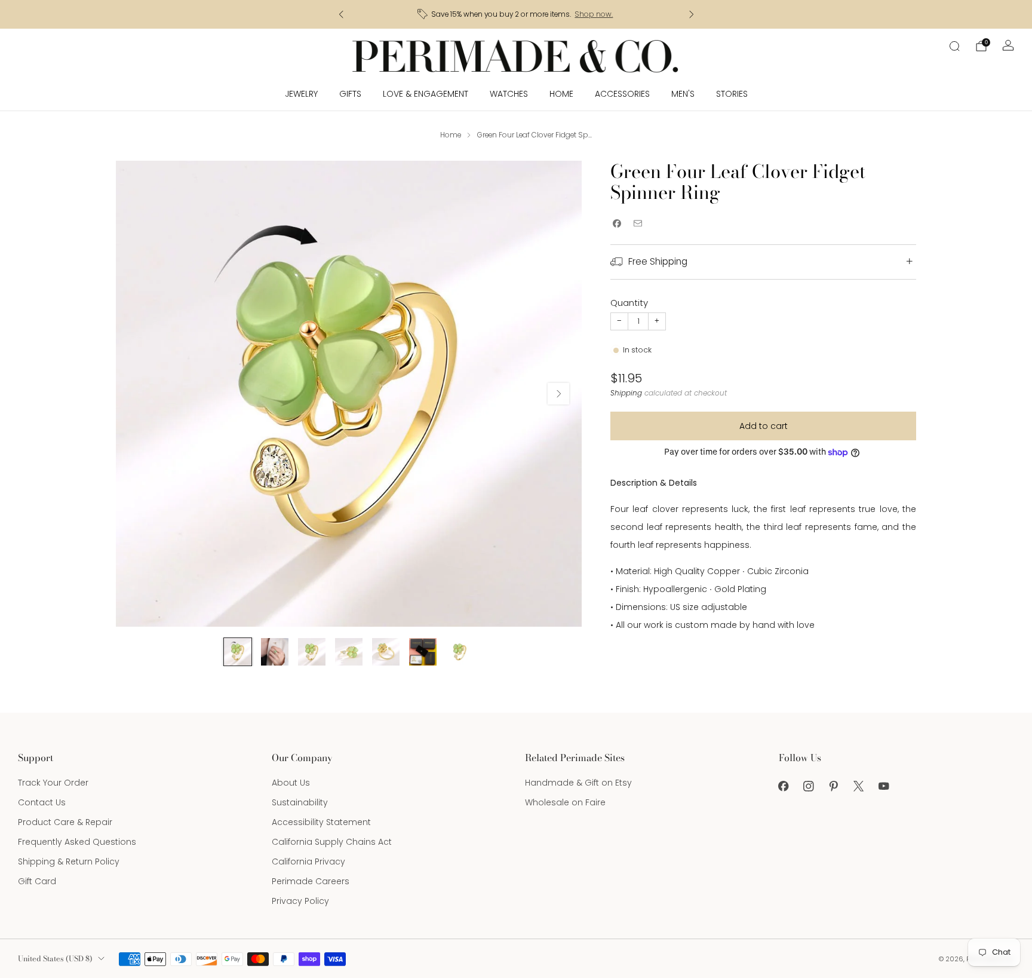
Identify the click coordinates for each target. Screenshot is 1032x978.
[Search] (954, 46)
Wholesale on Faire (565, 802)
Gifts (350, 94)
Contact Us (42, 802)
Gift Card (37, 881)
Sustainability (300, 802)
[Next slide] (558, 393)
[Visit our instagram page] (808, 786)
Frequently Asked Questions (77, 842)
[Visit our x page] (858, 786)
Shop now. (594, 14)
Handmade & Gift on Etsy (578, 783)
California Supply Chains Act (332, 842)
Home (561, 94)
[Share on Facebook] (616, 223)
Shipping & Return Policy (68, 861)
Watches (509, 94)
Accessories (622, 94)
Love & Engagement (425, 94)
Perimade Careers (310, 881)
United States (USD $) (55, 958)
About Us (291, 783)
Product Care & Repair (65, 822)
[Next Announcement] (691, 14)
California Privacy (308, 861)
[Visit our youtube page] (883, 786)
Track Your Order (53, 783)
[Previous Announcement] (341, 14)
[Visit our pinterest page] (833, 786)
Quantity (629, 302)
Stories (732, 94)
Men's (683, 94)
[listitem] (516, 14)
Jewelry (301, 94)
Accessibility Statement (321, 822)
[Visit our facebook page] (783, 786)
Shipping (626, 393)
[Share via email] (637, 223)
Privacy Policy (300, 901)
